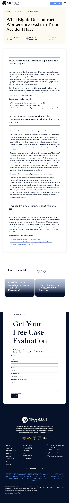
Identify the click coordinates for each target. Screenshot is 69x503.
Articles (18, 11)
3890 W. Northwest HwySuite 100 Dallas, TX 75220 (56, 447)
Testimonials (10, 459)
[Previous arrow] (38, 269)
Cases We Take (11, 451)
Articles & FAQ (27, 448)
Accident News (27, 445)
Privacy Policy (60, 487)
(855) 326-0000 (37, 351)
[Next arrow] (44, 269)
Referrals (9, 453)
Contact (8, 461)
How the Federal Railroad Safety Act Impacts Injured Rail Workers (31, 242)
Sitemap (9, 464)
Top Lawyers (27, 458)
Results (8, 456)
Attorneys (9, 448)
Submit (15, 396)
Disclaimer (50, 487)
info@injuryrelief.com (56, 456)
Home (8, 11)
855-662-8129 (53, 453)
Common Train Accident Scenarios (21, 244)
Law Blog (26, 451)
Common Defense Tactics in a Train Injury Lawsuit (26, 239)
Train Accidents (32, 11)
